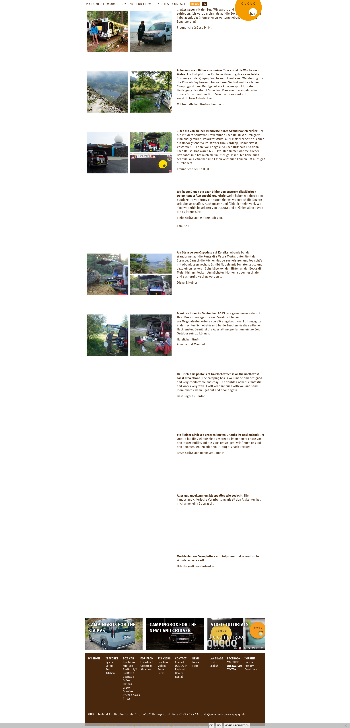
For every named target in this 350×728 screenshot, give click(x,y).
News (196, 658)
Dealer (179, 673)
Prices (127, 698)
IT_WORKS (110, 4)
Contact (179, 662)
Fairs (195, 665)
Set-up (109, 665)
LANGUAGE (216, 658)
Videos (162, 665)
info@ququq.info (213, 714)
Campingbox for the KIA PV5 (111, 627)
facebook (233, 658)
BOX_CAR (127, 4)
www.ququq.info (235, 714)
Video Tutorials (230, 624)
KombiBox (129, 662)
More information (237, 725)
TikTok (231, 669)
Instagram (234, 665)
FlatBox (127, 684)
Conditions (251, 669)
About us (145, 669)
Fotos (161, 669)
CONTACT (178, 4)
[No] (345, 725)
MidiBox (128, 665)
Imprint (249, 658)
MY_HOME (93, 4)
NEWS (195, 4)
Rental (179, 676)
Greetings (146, 665)
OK (211, 725)
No (219, 725)
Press (161, 673)
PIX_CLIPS (162, 4)
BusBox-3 (128, 673)
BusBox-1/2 (130, 669)
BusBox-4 (128, 676)
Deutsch (214, 662)
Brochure (163, 662)
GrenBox (128, 691)
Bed (108, 669)
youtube (233, 662)
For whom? (146, 662)
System (110, 662)
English (214, 665)
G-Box (126, 687)
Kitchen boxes (131, 695)
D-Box (126, 680)
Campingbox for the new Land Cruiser (173, 627)
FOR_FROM (143, 4)
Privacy (249, 665)
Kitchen (110, 673)
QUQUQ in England (181, 667)
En (204, 4)
